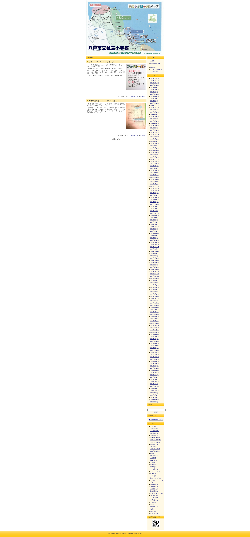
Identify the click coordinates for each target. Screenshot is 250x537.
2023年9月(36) (154, 139)
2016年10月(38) (154, 303)
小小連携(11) (154, 469)
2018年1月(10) (154, 269)
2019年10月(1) (154, 226)
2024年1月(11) (154, 130)
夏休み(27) (153, 458)
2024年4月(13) (154, 123)
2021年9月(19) (154, 193)
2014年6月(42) (154, 366)
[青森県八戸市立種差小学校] (125, 55)
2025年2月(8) (154, 101)
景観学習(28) (154, 489)
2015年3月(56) (154, 345)
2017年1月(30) (154, 296)
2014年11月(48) (154, 354)
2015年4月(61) (154, 343)
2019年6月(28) (154, 233)
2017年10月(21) (154, 276)
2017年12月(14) (154, 271)
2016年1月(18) (154, 323)
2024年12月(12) (154, 105)
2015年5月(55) (154, 341)
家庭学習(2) (153, 464)
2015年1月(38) (154, 350)
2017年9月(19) (154, 278)
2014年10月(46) (154, 357)
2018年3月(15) (154, 265)
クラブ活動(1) (154, 513)
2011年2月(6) (154, 379)
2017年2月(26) (154, 294)
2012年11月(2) (154, 375)
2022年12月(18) (154, 159)
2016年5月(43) (154, 314)
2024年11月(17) (154, 107)
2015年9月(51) (154, 332)
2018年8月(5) (154, 253)
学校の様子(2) (154, 507)
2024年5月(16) (154, 121)
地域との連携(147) (155, 440)
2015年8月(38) (154, 334)
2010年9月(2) (154, 388)
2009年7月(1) (154, 397)
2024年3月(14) (154, 125)
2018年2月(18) (154, 267)
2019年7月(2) (154, 231)
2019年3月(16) (154, 238)
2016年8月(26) (154, 307)
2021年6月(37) (154, 199)
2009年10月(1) (154, 390)
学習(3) (152, 504)
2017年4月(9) (154, 289)
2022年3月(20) (154, 179)
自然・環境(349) (155, 437)
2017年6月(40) (154, 285)
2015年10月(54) (154, 330)
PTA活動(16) (153, 460)
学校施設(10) (154, 500)
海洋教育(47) (154, 491)
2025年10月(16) (154, 83)
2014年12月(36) (154, 352)
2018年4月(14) (154, 262)
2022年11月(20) (154, 161)
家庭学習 (143, 96)
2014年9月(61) (154, 359)
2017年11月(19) (154, 274)
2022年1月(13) (154, 184)
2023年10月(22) (154, 136)
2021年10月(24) (154, 190)
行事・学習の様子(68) (156, 493)
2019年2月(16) (154, 240)
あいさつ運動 (154, 72)
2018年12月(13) (154, 244)
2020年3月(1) (154, 224)
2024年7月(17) (154, 116)
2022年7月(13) (154, 170)
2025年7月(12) (154, 89)
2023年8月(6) (154, 141)
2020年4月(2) (154, 222)
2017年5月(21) (154, 287)
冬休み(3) (153, 473)
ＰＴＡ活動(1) (154, 497)
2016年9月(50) (154, 305)
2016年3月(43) (154, 318)
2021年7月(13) (154, 197)
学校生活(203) (154, 455)
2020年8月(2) (154, 217)
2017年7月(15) (154, 282)
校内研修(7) (153, 446)
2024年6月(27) (154, 119)
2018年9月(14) (154, 251)
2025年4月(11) (154, 96)
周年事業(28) (154, 486)
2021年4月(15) (154, 204)
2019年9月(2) (154, 229)
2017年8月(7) (154, 280)
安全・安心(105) (155, 442)
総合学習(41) (154, 433)
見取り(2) (153, 476)
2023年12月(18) (154, 132)
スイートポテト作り (156, 69)
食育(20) (152, 462)
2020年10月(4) (154, 213)
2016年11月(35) (154, 301)
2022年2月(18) (154, 181)
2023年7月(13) (154, 143)
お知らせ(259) (154, 435)
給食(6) (152, 453)
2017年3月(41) (154, 292)
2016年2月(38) (154, 321)
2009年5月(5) (154, 402)
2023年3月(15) (154, 152)
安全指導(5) (153, 502)
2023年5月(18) (154, 148)
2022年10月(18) (154, 163)
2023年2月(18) (154, 155)
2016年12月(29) (154, 298)
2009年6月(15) (154, 399)
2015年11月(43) (154, 327)
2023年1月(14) (154, 157)
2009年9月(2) (154, 393)
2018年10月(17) (154, 249)
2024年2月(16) (154, 128)
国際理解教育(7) (154, 451)
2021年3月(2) (154, 206)
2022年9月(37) (154, 166)
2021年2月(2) (154, 208)
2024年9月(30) (154, 112)
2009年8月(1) (154, 395)
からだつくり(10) (155, 471)
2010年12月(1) (154, 381)
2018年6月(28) (154, 258)
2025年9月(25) (154, 85)
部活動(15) (153, 467)
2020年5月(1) (154, 220)
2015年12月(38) (154, 325)
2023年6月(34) (154, 145)
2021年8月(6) (154, 195)
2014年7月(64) (154, 363)
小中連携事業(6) (154, 431)
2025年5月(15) (154, 94)
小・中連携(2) (154, 495)
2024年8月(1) (154, 114)
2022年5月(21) (154, 175)
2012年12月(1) (154, 372)
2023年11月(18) (154, 134)
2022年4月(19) (154, 177)
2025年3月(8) (154, 98)
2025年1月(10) (154, 103)
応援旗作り (153, 67)
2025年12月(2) (154, 78)
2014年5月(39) (154, 368)
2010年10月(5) (154, 386)
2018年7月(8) (154, 256)
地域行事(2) (153, 511)
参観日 (152, 61)
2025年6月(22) (154, 92)
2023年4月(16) (154, 150)
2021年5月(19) (154, 202)
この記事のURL (134, 96)
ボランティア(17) (155, 449)
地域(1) (152, 509)
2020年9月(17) (154, 215)
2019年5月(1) (154, 235)
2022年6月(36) (154, 172)
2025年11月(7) (154, 80)
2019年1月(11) (154, 242)
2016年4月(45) (154, 316)
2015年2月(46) (154, 348)
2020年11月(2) (154, 211)
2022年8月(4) (154, 168)
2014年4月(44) (154, 370)
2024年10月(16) (154, 110)
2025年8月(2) (154, 87)
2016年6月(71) (154, 312)
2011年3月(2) (154, 377)
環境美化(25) (154, 484)
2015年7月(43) (154, 336)
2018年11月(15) (154, 247)
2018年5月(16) (154, 260)
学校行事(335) (154, 426)
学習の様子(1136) (155, 444)
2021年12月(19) (154, 186)
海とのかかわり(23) (155, 478)
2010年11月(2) (154, 384)
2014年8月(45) (154, 361)
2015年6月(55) (154, 339)
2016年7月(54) (154, 309)
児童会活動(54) (154, 428)
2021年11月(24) (154, 188)
